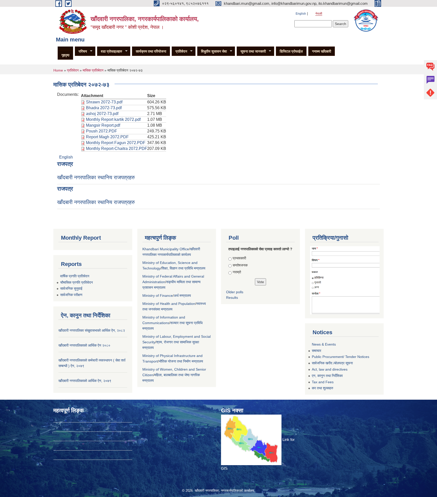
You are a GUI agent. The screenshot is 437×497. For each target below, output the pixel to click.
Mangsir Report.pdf (103, 125)
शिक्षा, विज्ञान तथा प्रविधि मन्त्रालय (183, 268)
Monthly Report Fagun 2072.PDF (115, 143)
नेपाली (318, 13)
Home (58, 70)
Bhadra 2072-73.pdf (104, 108)
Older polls (234, 292)
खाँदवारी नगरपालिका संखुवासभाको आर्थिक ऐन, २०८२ (91, 330)
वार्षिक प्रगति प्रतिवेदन (74, 276)
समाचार (316, 351)
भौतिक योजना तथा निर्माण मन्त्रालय (181, 361)
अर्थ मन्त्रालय (182, 295)
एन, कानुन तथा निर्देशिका (327, 376)
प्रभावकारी (239, 258)
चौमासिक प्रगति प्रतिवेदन (76, 282)
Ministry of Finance (157, 295)
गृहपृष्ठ (65, 55)
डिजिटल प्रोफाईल (291, 51)
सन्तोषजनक (240, 265)
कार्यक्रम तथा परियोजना (151, 51)
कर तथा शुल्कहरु (322, 388)
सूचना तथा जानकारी (251, 51)
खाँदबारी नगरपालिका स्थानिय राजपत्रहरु (96, 177)
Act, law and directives (329, 369)
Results (232, 298)
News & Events (324, 344)
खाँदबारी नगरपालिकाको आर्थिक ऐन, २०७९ (84, 381)
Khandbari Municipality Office (165, 249)
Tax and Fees (323, 382)
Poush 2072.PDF (101, 131)
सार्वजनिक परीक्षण (71, 295)
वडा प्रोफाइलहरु (109, 51)
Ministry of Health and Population (168, 304)
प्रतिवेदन (179, 51)
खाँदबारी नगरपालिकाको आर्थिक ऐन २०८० (84, 345)
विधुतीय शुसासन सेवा (212, 51)
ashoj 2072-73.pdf (102, 113)
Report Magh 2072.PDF (107, 137)
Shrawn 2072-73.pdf (104, 102)
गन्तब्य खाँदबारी (321, 51)
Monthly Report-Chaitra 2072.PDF (116, 148)
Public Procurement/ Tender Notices (340, 357)
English (301, 13)
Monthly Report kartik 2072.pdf (113, 119)
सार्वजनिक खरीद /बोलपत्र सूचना (332, 363)
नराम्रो (237, 272)
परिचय (81, 51)
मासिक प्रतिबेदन (93, 70)
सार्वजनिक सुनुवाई (71, 288)
